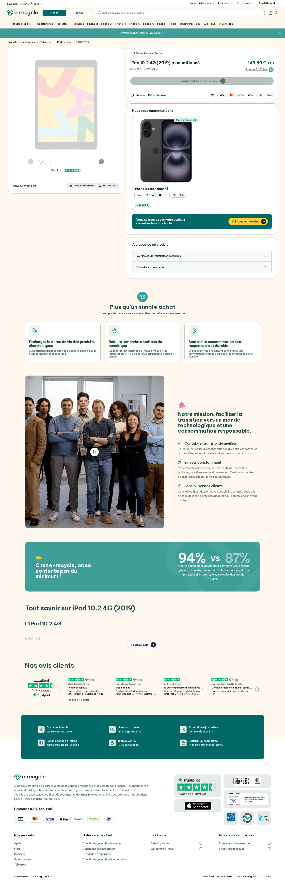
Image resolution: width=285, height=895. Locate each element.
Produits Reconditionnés (21, 42)
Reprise (78, 12)
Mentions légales (247, 876)
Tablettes (45, 42)
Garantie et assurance (150, 267)
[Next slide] (101, 161)
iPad (59, 42)
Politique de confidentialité (217, 876)
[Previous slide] (30, 161)
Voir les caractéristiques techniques (158, 256)
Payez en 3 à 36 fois (256, 69)
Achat (54, 12)
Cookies (266, 876)
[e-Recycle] (22, 13)
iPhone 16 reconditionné (151, 189)
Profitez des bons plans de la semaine (140, 32)
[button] (270, 13)
